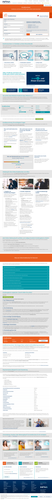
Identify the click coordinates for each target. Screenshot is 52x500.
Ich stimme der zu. (11, 473)
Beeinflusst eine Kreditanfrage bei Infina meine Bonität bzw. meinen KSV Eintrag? (16, 275)
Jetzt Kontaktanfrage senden (8, 297)
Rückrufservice (33, 490)
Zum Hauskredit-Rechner (28, 456)
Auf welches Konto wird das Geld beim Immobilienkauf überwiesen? (14, 288)
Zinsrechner (5, 485)
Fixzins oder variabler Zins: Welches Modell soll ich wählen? (12, 283)
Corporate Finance (34, 487)
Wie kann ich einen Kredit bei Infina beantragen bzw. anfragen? (13, 277)
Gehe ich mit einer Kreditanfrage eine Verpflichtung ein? (12, 280)
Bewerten (5, 490)
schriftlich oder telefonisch (39, 201)
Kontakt (32, 489)
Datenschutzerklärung (13, 473)
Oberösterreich (15, 488)
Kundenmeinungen (25, 484)
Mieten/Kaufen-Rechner (7, 486)
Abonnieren (6, 476)
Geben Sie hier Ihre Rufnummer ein (43, 477)
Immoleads (32, 484)
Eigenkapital (14, 135)
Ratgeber (23, 485)
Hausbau (9, 436)
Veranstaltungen (33, 485)
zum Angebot (18, 167)
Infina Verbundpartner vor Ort (28, 477)
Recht (23, 490)
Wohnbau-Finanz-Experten (44, 365)
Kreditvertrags (5, 322)
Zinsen (23, 489)
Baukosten (12, 209)
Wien (13, 491)
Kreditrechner (6, 484)
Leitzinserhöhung (8, 310)
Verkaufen (5, 491)
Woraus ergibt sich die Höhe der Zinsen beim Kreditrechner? (13, 285)
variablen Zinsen (29, 225)
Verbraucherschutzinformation (42, 431)
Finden (5, 489)
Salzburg (14, 485)
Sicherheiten (10, 136)
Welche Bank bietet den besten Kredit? (9, 267)
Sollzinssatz (26, 141)
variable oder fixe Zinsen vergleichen (25, 222)
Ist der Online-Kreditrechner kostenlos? (9, 272)
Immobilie (23, 488)
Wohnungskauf (15, 436)
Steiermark (14, 487)
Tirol (13, 484)
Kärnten (14, 486)
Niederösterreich (15, 489)
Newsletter (32, 486)
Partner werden (33, 488)
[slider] (19, 162)
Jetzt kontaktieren (7, 146)
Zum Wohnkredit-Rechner (44, 456)
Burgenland (14, 490)
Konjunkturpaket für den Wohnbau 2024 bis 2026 (10, 428)
